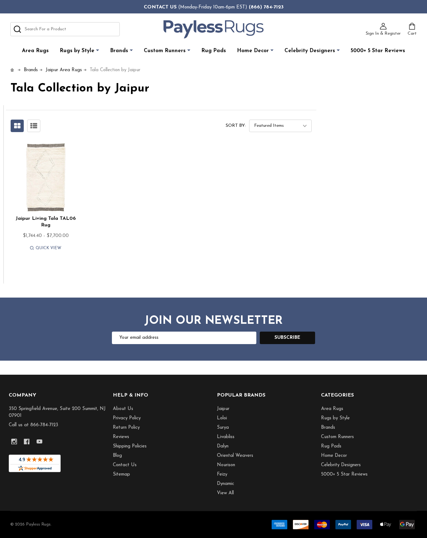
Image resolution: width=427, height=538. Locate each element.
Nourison (226, 465)
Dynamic (225, 483)
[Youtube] (39, 441)
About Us (123, 409)
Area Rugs (35, 50)
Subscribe (287, 337)
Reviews (121, 437)
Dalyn (223, 446)
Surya (223, 427)
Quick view (48, 248)
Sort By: (236, 125)
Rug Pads (213, 50)
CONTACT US (160, 7)
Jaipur (223, 409)
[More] (97, 50)
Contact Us (125, 465)
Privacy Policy (127, 418)
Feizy (222, 474)
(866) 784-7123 (266, 7)
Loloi (222, 418)
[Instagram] (14, 441)
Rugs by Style (77, 50)
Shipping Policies (130, 446)
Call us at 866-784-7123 (33, 425)
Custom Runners (165, 50)
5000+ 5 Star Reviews (378, 50)
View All (225, 493)
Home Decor (253, 50)
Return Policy (126, 427)
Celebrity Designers (309, 50)
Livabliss (225, 437)
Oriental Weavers (235, 455)
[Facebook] (26, 441)
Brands (119, 50)
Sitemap (121, 474)
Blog (117, 455)
